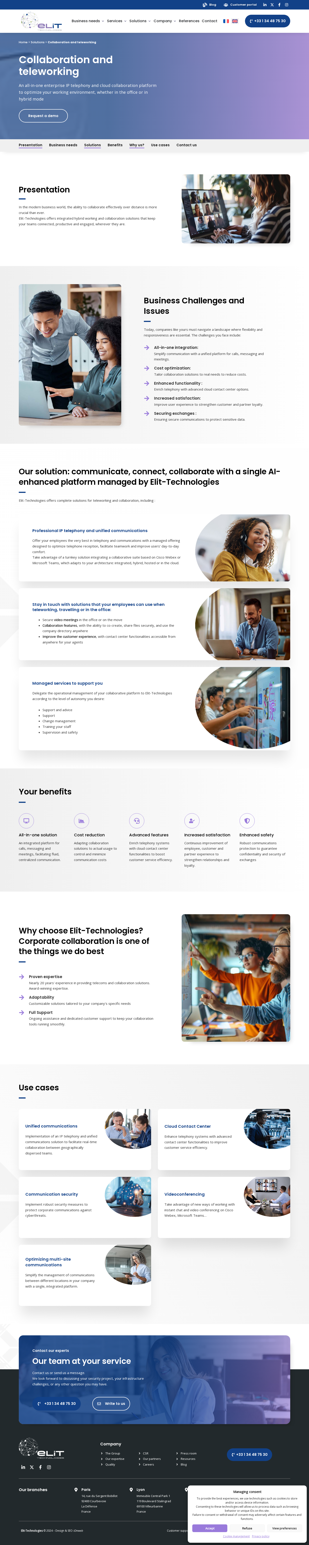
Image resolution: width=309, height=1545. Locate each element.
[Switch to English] (235, 21)
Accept (209, 1528)
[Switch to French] (226, 21)
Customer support (179, 1531)
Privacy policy (260, 1536)
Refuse (247, 1528)
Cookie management (236, 1536)
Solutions (38, 42)
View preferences (284, 1528)
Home (23, 42)
